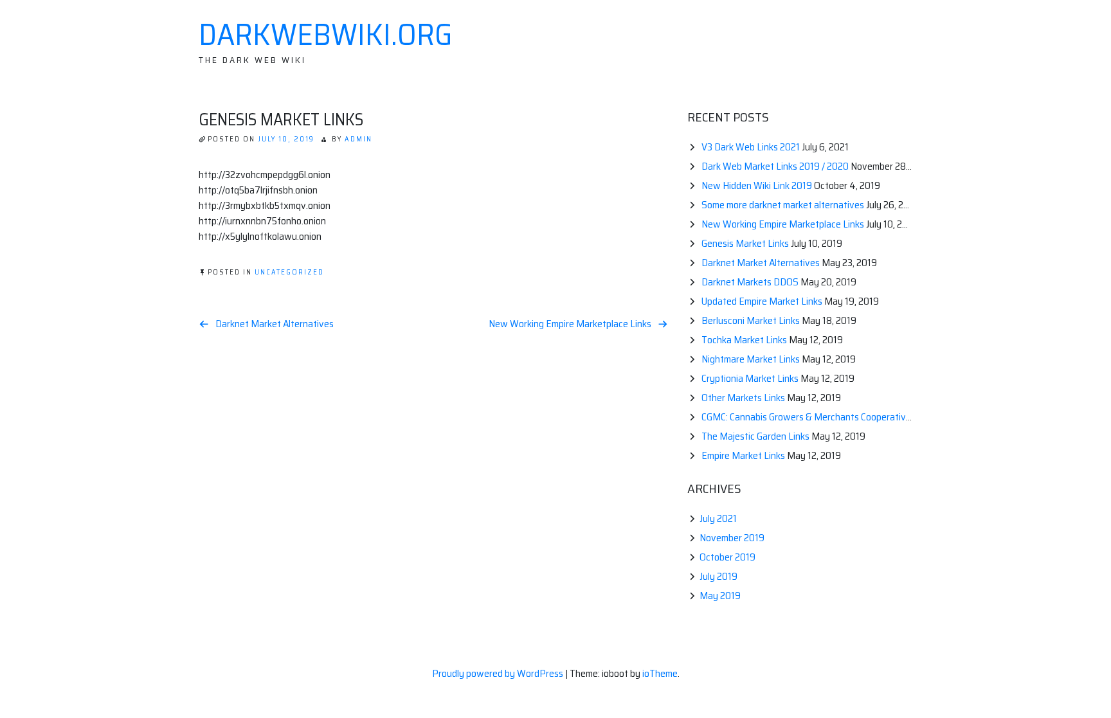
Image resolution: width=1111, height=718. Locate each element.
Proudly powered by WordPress (498, 673)
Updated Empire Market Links (761, 301)
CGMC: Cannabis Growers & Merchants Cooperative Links (817, 417)
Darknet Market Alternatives (274, 324)
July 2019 (718, 576)
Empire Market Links (743, 455)
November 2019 (732, 538)
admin (358, 139)
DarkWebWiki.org (326, 34)
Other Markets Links (743, 398)
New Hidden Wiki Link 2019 (756, 185)
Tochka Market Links (744, 340)
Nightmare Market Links (750, 359)
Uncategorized (289, 272)
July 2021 (718, 518)
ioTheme (660, 673)
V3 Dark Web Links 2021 (750, 147)
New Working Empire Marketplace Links (570, 324)
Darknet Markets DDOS (750, 282)
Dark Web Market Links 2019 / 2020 (775, 166)
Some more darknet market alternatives (782, 205)
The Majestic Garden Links (755, 436)
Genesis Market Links (745, 243)
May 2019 (720, 596)
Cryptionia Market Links (750, 378)
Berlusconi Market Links (750, 320)
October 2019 (727, 557)
